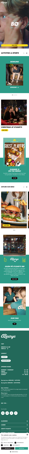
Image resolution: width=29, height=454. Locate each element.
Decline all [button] (7, 448)
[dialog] (14, 443)
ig (7, 413)
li (11, 413)
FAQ (14, 323)
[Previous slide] (24, 53)
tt (15, 413)
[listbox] (27, 434)
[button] (27, 2)
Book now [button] (14, 45)
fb (3, 413)
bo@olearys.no (6, 360)
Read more (6, 439)
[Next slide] (26, 53)
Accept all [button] (21, 448)
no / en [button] (3, 403)
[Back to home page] (4, 2)
